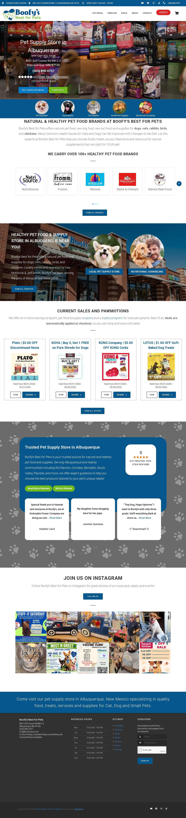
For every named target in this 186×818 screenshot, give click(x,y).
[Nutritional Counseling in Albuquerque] (145, 107)
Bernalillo (90, 467)
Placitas (39, 473)
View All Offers (92, 411)
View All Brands (94, 213)
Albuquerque (73, 462)
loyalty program (112, 318)
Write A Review (63, 488)
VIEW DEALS (58, 90)
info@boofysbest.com (29, 732)
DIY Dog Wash (42, 115)
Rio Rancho (63, 467)
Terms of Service (55, 809)
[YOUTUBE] (142, 3)
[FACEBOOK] (148, 3)
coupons (87, 318)
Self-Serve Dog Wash (33, 90)
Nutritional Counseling (145, 115)
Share (30, 395)
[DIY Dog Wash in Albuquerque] (42, 107)
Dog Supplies (67, 115)
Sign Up (145, 761)
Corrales (77, 467)
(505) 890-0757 (43, 71)
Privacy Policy (40, 809)
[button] (89, 547)
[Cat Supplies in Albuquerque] (94, 107)
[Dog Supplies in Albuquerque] (68, 107)
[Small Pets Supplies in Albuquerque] (119, 107)
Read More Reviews (39, 488)
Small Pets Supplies (119, 115)
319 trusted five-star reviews (140, 463)
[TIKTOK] (159, 3)
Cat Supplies (93, 115)
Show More (53, 517)
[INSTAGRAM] (153, 3)
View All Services (24, 289)
